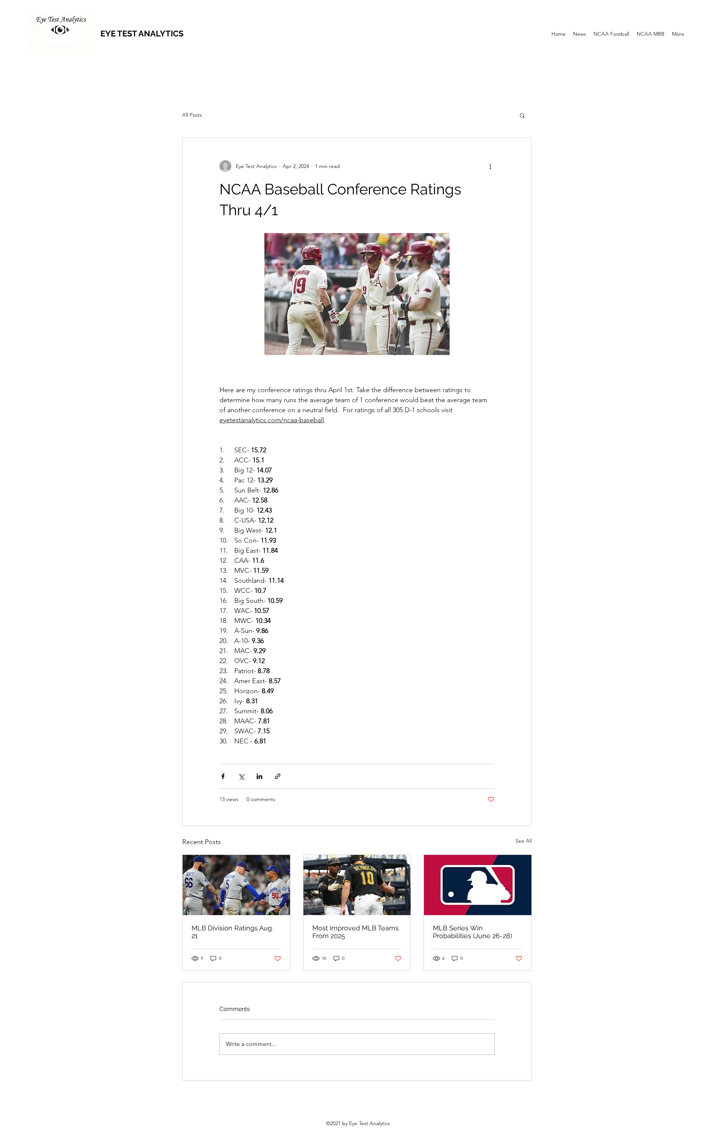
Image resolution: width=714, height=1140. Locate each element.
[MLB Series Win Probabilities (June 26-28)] (477, 885)
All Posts (192, 115)
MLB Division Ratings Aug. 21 (232, 932)
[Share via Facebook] (222, 776)
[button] (522, 115)
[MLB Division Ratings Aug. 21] (236, 885)
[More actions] (490, 166)
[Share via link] (277, 776)
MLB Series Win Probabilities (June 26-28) (472, 932)
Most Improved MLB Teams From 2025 (355, 932)
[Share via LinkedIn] (259, 776)
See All (523, 840)
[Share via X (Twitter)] (241, 776)
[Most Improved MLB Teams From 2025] (357, 885)
